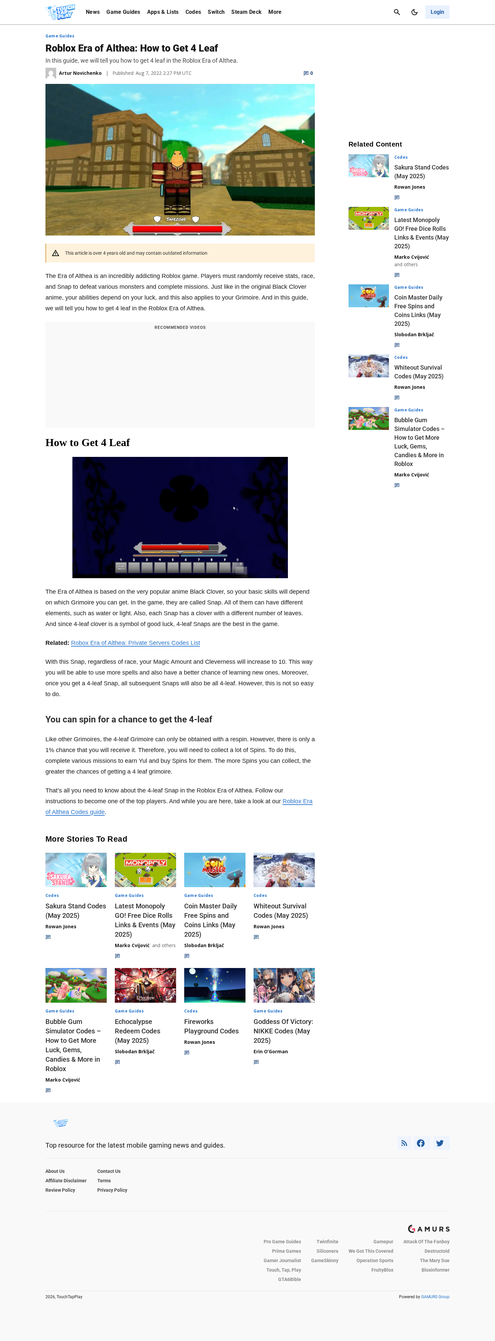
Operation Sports (375, 1260)
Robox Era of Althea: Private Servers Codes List (135, 643)
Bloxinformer (436, 1270)
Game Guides (123, 12)
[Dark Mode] (414, 12)
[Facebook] (422, 1143)
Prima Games (286, 1251)
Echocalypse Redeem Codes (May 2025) (137, 1031)
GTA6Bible (289, 1279)
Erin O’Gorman (271, 1051)
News (93, 12)
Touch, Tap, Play (283, 1270)
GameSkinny (324, 1260)
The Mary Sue (435, 1260)
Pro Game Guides (282, 1241)
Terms (104, 1180)
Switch (216, 12)
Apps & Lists (163, 12)
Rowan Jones (60, 926)
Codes (193, 12)
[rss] (404, 1143)
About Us (55, 1171)
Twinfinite (327, 1241)
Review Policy (60, 1190)
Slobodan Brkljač (204, 945)
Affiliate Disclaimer (66, 1180)
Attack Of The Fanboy (426, 1241)
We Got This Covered (371, 1251)
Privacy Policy (112, 1190)
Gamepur (383, 1241)
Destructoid (437, 1251)
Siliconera (327, 1251)
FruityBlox (382, 1270)
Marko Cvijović (132, 945)
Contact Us (109, 1171)
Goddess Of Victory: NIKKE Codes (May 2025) (283, 1031)
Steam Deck (246, 12)
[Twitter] (441, 1143)
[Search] (397, 12)
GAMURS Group (435, 1297)
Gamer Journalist (282, 1260)
